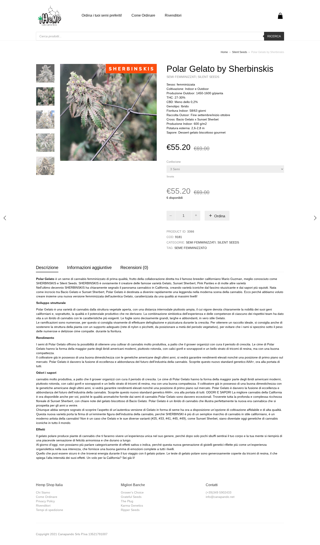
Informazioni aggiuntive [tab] (89, 267)
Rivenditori (173, 15)
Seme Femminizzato (190, 248)
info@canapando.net (220, 497)
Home (224, 52)
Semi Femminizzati (181, 77)
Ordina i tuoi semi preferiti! (102, 15)
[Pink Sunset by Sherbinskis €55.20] (315, 218)
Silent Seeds (239, 52)
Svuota (170, 176)
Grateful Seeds (131, 497)
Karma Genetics (132, 505)
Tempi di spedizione (49, 510)
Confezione (174, 161)
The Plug (127, 501)
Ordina (219, 216)
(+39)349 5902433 (218, 492)
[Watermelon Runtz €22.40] (5, 218)
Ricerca (274, 36)
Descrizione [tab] (47, 267)
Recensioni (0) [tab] (134, 267)
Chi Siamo (43, 492)
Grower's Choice (132, 492)
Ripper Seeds (130, 510)
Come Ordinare (143, 15)
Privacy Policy (45, 501)
